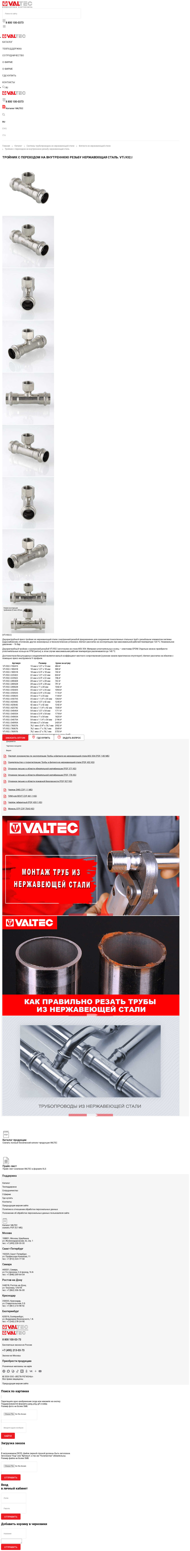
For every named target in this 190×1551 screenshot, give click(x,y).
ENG (4, 128)
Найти (8, 1436)
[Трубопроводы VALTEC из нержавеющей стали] (90, 1115)
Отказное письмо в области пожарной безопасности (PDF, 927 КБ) (40, 781)
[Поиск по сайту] (3, 87)
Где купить (9, 75)
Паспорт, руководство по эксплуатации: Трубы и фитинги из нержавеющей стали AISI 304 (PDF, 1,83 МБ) (58, 756)
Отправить (10, 1477)
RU (6, 87)
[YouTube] (40, 1372)
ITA (4, 135)
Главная (6, 146)
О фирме (7, 62)
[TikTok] (17, 1372)
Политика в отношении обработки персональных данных (30, 1209)
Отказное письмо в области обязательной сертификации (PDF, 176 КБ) (42, 775)
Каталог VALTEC (14, 108)
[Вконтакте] (31, 1372)
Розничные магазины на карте (17, 1366)
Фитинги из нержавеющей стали (95, 146)
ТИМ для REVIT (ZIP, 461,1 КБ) (22, 796)
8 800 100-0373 (15, 22)
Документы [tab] (11, 741)
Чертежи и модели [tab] (13, 746)
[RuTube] (22, 1372)
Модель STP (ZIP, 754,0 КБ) (21, 808)
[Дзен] (35, 1372)
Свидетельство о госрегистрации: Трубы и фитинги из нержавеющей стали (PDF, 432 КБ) (51, 762)
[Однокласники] (26, 1372)
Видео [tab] (8, 750)
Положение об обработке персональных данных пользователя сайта (35, 1213)
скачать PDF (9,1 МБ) (12, 1227)
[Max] (8, 1372)
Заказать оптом (15, 738)
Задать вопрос (72, 738)
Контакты (8, 82)
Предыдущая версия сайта (15, 1205)
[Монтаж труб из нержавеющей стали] (90, 914)
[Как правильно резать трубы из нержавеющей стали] (90, 1015)
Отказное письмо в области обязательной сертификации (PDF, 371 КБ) (42, 768)
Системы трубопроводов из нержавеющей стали (50, 146)
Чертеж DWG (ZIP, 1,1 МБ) (20, 789)
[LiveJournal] (12, 1372)
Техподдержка (12, 48)
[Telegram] (3, 1372)
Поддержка (9, 1175)
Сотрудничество (13, 55)
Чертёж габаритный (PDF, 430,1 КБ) (25, 802)
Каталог (7, 42)
